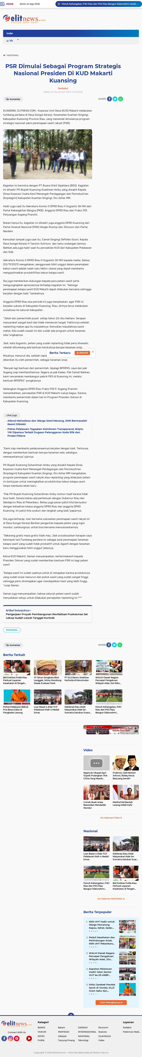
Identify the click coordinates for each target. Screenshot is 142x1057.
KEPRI (41, 1036)
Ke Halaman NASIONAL (110, 898)
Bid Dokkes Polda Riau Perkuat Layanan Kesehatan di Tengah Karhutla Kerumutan (125, 886)
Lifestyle (62, 1036)
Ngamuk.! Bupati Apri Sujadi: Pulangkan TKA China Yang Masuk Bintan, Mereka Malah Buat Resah (95, 775)
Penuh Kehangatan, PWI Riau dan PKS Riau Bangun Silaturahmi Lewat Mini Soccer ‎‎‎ (100, 4)
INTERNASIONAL (87, 1032)
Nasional (90, 831)
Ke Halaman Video (110, 817)
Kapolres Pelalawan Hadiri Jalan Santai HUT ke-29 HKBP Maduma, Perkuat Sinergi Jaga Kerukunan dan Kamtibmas (100, 972)
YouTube (31, 1042)
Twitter (24, 1037)
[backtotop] (71, 1016)
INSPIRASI (63, 1032)
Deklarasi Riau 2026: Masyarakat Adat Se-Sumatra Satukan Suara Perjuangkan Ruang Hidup (125, 856)
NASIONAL (12, 630)
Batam (61, 1027)
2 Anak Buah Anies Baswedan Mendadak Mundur (94, 805)
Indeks (11, 33)
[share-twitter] (115, 98)
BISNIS (41, 1027)
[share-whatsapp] (120, 98)
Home (9, 4)
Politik (41, 1040)
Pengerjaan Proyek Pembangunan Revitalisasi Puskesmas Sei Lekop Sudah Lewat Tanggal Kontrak (47, 616)
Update (83, 353)
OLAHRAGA (104, 1036)
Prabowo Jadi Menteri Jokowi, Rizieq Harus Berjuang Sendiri (124, 775)
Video (13, 40)
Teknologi (83, 1040)
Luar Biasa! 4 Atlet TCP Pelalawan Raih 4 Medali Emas (96, 856)
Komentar (14, 99)
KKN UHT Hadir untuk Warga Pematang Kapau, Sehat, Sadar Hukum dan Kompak (102, 925)
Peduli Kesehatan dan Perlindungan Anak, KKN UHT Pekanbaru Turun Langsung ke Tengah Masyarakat (102, 940)
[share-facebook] (109, 98)
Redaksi (127, 1027)
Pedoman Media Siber (132, 1032)
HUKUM (42, 1032)
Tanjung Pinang (66, 1040)
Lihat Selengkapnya (110, 1002)
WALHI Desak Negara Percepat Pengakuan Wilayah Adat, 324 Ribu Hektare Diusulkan (101, 956)
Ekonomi (103, 1027)
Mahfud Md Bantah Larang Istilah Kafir (123, 803)
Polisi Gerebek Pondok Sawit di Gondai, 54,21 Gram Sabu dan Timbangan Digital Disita (102, 987)
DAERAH (83, 1027)
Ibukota (102, 1032)
